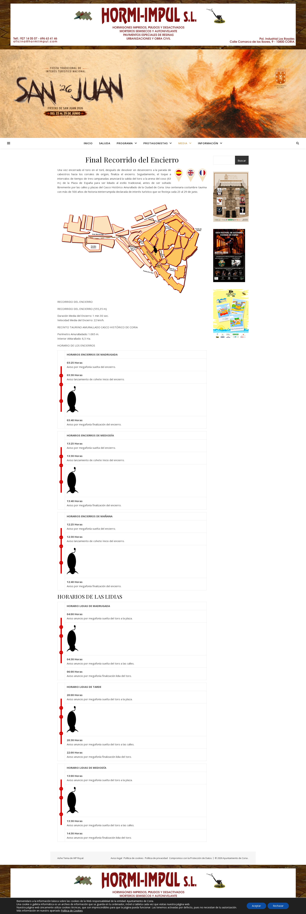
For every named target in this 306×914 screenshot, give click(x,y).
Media (182, 143)
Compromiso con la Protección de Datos (190, 858)
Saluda (104, 143)
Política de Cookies (72, 910)
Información (208, 143)
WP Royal (78, 858)
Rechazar (278, 905)
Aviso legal (116, 858)
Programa (125, 143)
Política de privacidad (156, 858)
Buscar (242, 160)
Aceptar (256, 905)
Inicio (88, 143)
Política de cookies (133, 858)
